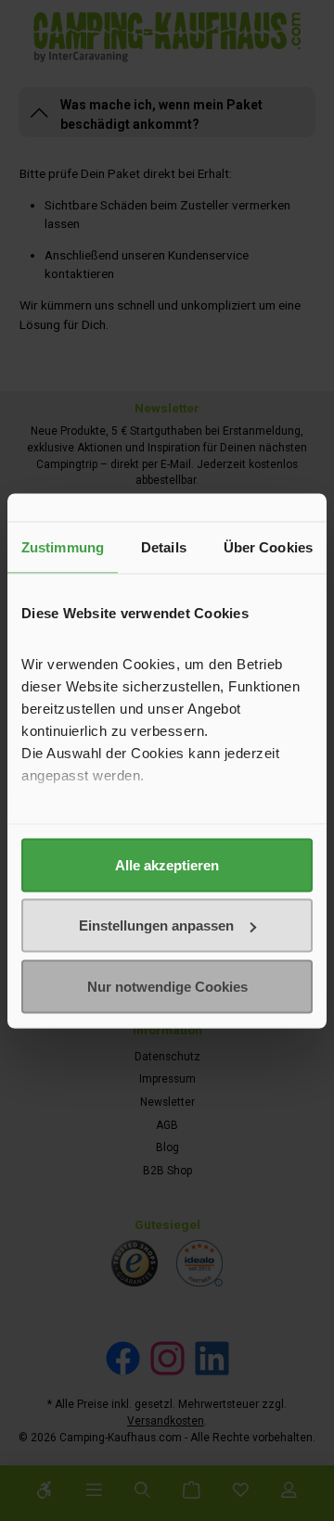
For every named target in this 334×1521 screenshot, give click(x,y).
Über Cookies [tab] (268, 546)
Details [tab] (163, 546)
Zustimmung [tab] (62, 546)
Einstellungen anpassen (156, 925)
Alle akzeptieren (167, 864)
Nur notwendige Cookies (167, 986)
